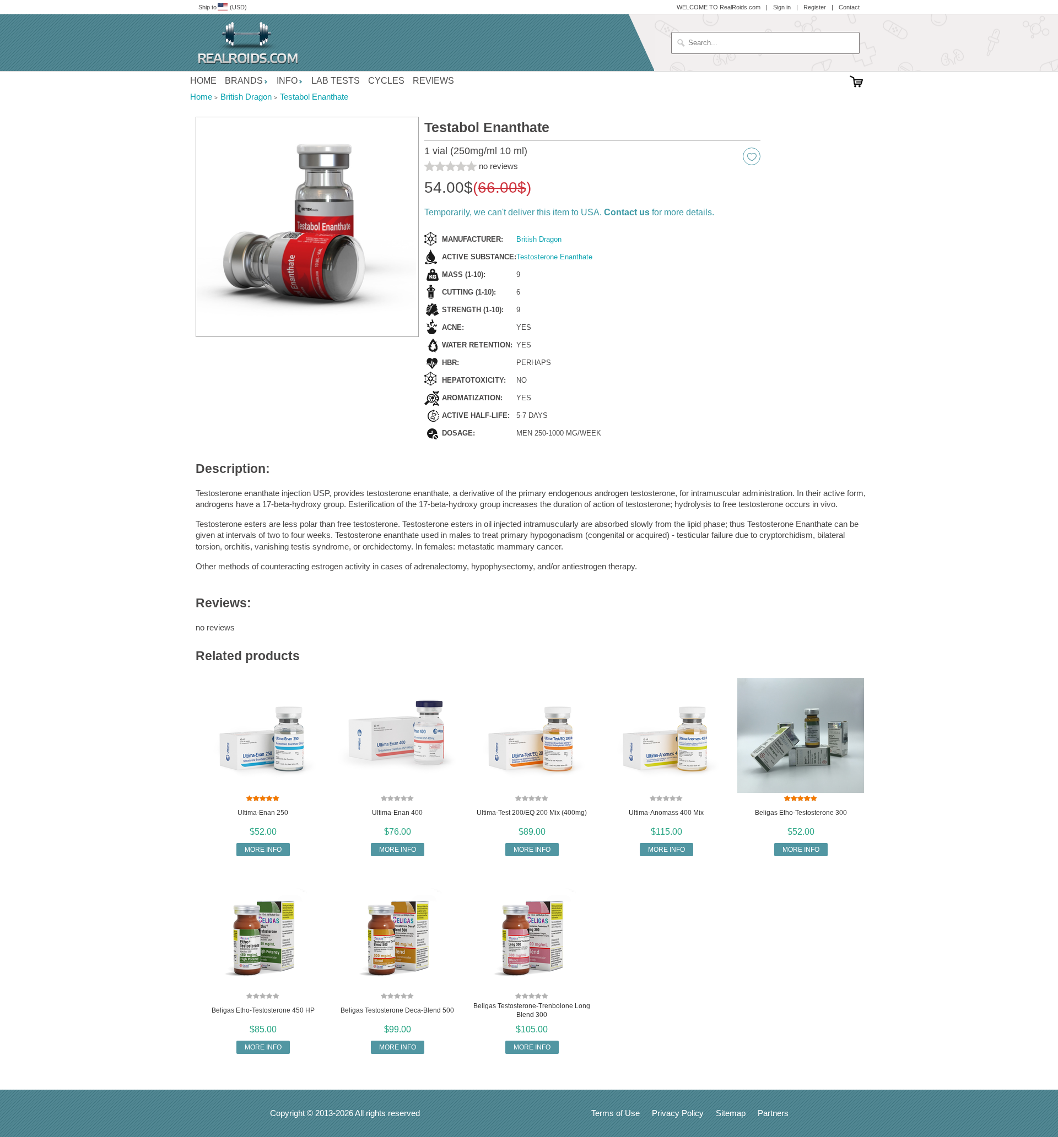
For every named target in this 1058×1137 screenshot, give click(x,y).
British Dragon (539, 239)
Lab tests (335, 80)
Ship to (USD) (222, 7)
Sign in (782, 7)
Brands (244, 80)
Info (287, 80)
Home (203, 80)
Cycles (386, 80)
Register (814, 7)
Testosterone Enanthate (554, 257)
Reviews (433, 80)
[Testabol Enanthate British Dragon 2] (307, 227)
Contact (849, 7)
